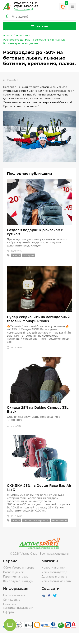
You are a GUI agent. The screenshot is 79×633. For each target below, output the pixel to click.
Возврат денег (13, 572)
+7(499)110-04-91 (25, 3)
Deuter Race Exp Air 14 (36, 520)
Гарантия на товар (15, 576)
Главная (8, 35)
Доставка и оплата (54, 576)
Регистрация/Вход (54, 572)
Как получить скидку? (18, 581)
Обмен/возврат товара (19, 567)
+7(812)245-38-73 (26, 6)
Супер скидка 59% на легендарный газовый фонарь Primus (38, 319)
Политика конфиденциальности (18, 606)
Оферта (8, 612)
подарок (28, 255)
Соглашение (11, 599)
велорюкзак (59, 520)
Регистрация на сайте (56, 581)
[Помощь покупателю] (72, 6)
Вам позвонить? (23, 9)
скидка (16, 255)
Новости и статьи (53, 567)
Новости (22, 35)
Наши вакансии (14, 595)
